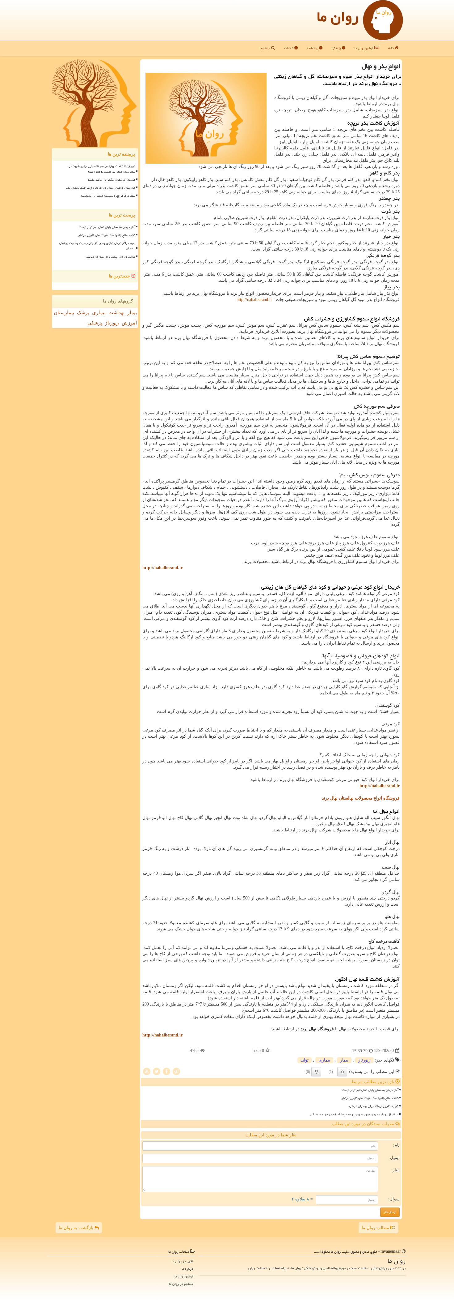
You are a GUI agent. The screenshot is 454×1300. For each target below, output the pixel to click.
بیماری (324, 1060)
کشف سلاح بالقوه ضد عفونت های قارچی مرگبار (370, 1098)
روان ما (338, 16)
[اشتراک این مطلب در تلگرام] (176, 1071)
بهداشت (313, 48)
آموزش (129, 322)
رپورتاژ (364, 1060)
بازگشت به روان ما (77, 1227)
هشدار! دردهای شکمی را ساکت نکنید (111, 180)
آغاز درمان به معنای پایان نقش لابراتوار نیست (370, 1090)
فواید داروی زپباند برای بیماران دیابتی (373, 1106)
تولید (305, 1060)
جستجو (266, 48)
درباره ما (187, 1268)
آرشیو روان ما (364, 48)
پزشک (83, 312)
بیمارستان (64, 312)
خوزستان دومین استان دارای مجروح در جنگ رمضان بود (100, 188)
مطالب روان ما (376, 1227)
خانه (391, 48)
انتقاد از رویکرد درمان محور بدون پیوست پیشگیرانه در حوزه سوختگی (354, 1114)
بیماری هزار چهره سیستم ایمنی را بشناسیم (108, 196)
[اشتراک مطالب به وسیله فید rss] (146, 1071)
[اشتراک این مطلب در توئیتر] (156, 1071)
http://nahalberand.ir (254, 299)
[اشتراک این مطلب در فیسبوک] (166, 1071)
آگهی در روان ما (182, 1261)
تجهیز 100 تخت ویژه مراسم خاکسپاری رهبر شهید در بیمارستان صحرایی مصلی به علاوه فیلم (102, 168)
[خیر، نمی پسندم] (316, 1071)
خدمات (289, 48)
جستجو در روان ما (181, 1284)
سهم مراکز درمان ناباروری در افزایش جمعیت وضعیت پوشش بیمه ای (97, 245)
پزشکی (337, 48)
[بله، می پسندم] (342, 1071)
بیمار (344, 1060)
